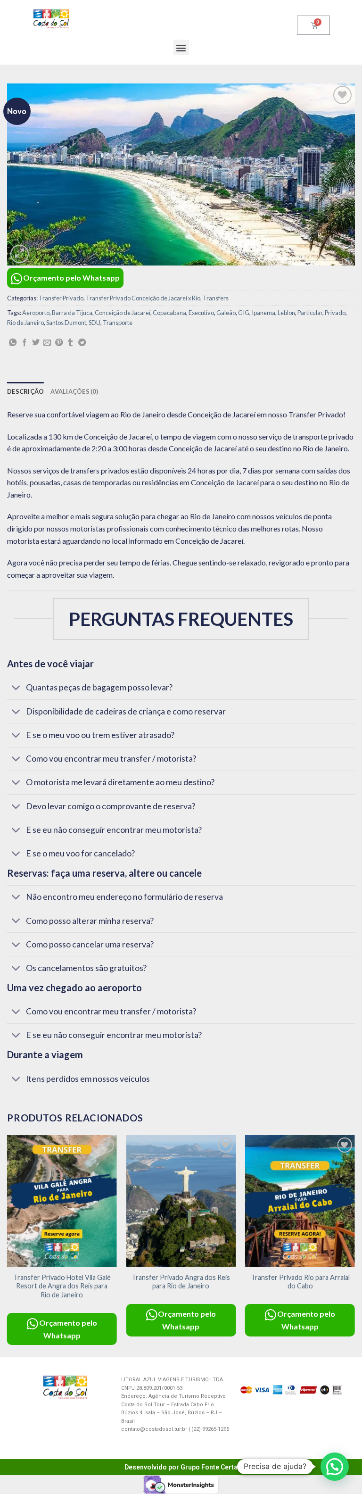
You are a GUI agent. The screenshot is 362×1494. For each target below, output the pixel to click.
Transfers (216, 298)
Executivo (201, 312)
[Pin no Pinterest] (59, 343)
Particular (309, 312)
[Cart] (313, 25)
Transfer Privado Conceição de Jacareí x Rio (143, 298)
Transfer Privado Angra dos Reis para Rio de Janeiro (181, 1281)
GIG (243, 312)
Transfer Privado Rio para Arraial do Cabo (300, 1281)
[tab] (25, 391)
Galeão (226, 312)
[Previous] (7, 1245)
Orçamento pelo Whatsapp (71, 277)
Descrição (25, 391)
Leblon (286, 312)
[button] (181, 47)
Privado (335, 312)
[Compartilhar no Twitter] (36, 343)
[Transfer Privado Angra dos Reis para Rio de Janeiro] (181, 1201)
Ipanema (263, 312)
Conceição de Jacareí (122, 312)
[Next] (354, 1245)
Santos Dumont (66, 322)
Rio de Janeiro (25, 322)
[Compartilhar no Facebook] (24, 343)
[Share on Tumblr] (70, 343)
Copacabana (169, 312)
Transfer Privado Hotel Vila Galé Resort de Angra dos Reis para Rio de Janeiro (62, 1286)
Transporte (117, 322)
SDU (94, 322)
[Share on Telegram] (82, 343)
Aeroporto (35, 312)
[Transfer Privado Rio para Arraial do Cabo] (300, 1201)
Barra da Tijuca (72, 312)
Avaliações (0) (74, 391)
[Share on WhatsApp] (12, 343)
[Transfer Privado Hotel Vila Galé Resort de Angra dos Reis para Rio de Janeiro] (62, 1201)
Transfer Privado (61, 298)
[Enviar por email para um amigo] (47, 343)
